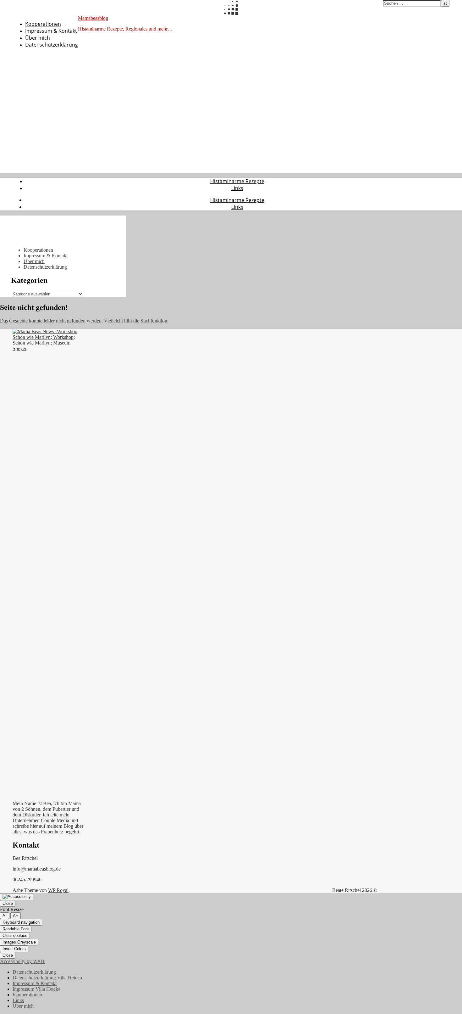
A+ (15, 915)
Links (237, 188)
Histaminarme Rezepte (237, 181)
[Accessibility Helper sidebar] (16, 896)
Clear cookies (15, 935)
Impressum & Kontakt (51, 30)
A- (5, 915)
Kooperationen (43, 23)
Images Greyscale (19, 942)
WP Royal (58, 890)
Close (8, 903)
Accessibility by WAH (22, 961)
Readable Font (16, 929)
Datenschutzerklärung (51, 44)
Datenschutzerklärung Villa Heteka (47, 977)
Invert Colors (14, 948)
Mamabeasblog (93, 18)
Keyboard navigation (21, 922)
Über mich (37, 37)
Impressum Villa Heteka (36, 989)
